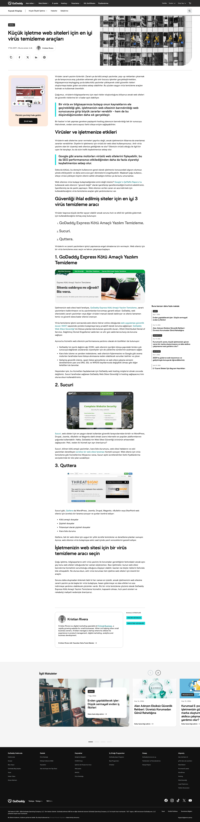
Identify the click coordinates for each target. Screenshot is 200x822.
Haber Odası (11, 776)
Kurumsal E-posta (183, 768)
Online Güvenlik (134, 618)
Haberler (54, 11)
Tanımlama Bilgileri (186, 811)
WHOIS (77, 772)
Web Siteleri (181, 765)
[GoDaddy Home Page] (16, 801)
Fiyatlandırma (103, 3)
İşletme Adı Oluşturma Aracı (83, 765)
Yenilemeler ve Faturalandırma (151, 761)
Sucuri (58, 433)
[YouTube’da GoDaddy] (190, 801)
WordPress (181, 772)
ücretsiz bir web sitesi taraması (90, 452)
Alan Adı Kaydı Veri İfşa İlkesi (48, 768)
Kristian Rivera (47, 48)
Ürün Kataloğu (79, 776)
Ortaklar (111, 765)
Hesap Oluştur (146, 765)
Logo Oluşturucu (183, 784)
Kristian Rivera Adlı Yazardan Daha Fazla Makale (76, 643)
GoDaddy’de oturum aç (149, 757)
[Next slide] (158, 672)
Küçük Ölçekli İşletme (37, 11)
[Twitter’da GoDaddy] (184, 801)
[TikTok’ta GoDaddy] (178, 801)
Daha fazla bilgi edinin (96, 714)
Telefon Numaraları (183, 788)
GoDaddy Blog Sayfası (14, 768)
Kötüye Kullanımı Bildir (46, 761)
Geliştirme (64, 11)
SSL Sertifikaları (89, 3)
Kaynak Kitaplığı (15, 11)
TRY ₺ (48, 801)
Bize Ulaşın (11, 765)
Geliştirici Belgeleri (80, 757)
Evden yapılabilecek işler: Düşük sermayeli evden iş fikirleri (103, 704)
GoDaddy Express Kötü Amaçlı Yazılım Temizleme (113, 308)
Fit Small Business (105, 626)
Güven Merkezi (12, 780)
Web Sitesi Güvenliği (135, 623)
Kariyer (10, 761)
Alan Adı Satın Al (183, 757)
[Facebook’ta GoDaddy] (166, 801)
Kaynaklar (43, 765)
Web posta (78, 768)
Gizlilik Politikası (173, 811)
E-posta (55, 3)
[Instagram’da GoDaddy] (172, 801)
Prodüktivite (157, 335)
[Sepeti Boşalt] (190, 3)
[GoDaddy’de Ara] (189, 10)
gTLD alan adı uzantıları (185, 761)
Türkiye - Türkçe (35, 801)
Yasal (9, 772)
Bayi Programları (114, 761)
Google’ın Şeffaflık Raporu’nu (128, 182)
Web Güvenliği (182, 780)
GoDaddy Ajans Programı (116, 757)
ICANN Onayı (79, 761)
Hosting (180, 776)
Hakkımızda (11, 757)
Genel (12, 25)
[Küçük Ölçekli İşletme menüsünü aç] (47, 11)
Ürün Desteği (44, 757)
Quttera (69, 510)
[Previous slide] (150, 672)
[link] (19, 57)
